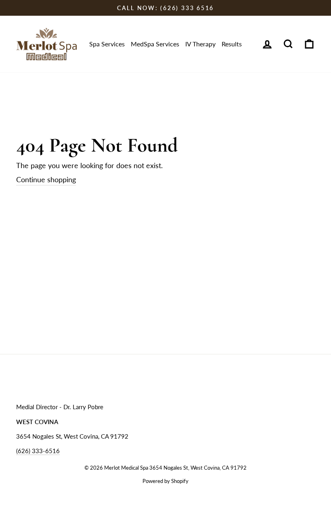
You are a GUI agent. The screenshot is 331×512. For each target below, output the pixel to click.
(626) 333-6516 (38, 450)
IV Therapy (200, 44)
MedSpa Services (155, 44)
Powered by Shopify (165, 481)
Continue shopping (46, 179)
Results (232, 44)
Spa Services (107, 44)
